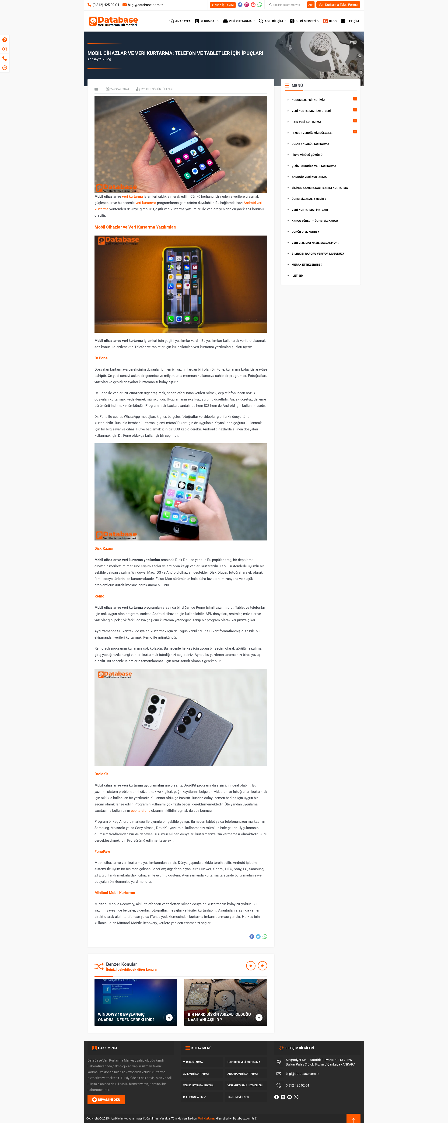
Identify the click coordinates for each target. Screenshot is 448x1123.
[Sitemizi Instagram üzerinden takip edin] (246, 4)
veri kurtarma (132, 196)
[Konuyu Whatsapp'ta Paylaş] (264, 936)
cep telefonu (140, 810)
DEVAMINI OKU (109, 1099)
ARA (310, 4)
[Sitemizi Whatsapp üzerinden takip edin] (259, 4)
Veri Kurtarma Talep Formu (338, 4)
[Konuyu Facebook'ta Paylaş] (251, 936)
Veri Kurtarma (206, 1118)
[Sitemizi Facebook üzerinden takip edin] (240, 4)
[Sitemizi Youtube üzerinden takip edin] (253, 4)
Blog (108, 59)
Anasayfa (95, 59)
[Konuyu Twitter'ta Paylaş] (258, 936)
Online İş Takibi (223, 5)
